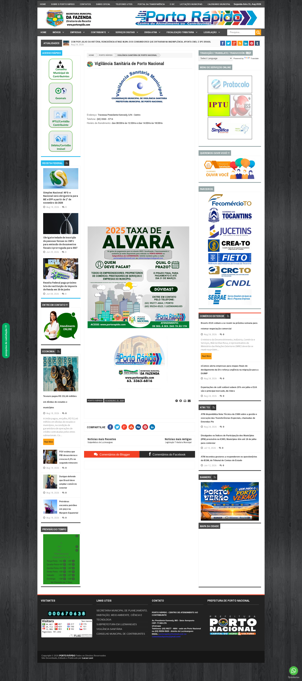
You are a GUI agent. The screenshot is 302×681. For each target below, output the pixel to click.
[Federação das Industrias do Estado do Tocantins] (230, 264)
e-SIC (172, 4)
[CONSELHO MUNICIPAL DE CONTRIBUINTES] (61, 80)
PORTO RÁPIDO (67, 655)
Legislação (210, 32)
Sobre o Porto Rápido (63, 4)
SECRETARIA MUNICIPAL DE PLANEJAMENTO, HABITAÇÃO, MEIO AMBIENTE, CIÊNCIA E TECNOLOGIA (122, 615)
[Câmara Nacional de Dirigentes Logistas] (230, 287)
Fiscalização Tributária (180, 32)
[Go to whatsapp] (293, 670)
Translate (255, 58)
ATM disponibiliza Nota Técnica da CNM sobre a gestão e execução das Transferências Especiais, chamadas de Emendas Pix (229, 418)
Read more (48, 441)
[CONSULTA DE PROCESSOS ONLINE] (230, 92)
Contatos (85, 4)
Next (257, 502)
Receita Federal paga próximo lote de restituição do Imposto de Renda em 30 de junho (60, 286)
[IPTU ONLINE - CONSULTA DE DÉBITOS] (219, 115)
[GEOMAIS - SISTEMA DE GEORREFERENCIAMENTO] (61, 104)
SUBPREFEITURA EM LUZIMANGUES (116, 624)
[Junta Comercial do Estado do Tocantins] (230, 237)
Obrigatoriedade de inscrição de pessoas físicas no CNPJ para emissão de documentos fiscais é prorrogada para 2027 (60, 243)
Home (43, 4)
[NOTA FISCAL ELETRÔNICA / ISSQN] (241, 115)
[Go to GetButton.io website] (293, 677)
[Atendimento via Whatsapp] (60, 340)
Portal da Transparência (151, 4)
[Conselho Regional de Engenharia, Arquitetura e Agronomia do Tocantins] (230, 251)
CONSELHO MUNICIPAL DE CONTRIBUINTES (120, 634)
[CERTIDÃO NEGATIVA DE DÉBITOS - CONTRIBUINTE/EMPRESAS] (61, 128)
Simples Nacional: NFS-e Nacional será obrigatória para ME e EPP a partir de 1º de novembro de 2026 (60, 198)
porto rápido (106, 55)
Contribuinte (98, 32)
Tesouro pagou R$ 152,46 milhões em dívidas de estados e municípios (60, 402)
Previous (203, 502)
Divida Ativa (150, 32)
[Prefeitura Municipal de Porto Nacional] (197, 25)
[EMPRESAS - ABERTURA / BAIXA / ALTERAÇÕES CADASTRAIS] (230, 138)
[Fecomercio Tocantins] (230, 205)
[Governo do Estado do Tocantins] (230, 222)
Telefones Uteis (124, 4)
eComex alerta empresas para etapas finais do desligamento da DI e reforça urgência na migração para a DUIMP (229, 370)
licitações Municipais (191, 4)
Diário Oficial (103, 4)
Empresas (75, 32)
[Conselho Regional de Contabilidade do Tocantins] (230, 276)
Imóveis (57, 32)
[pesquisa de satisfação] (230, 178)
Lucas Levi (87, 658)
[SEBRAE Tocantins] (230, 304)
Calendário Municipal (219, 4)
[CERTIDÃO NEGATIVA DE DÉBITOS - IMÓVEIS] (61, 152)
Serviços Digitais (125, 32)
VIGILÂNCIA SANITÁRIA (109, 629)
